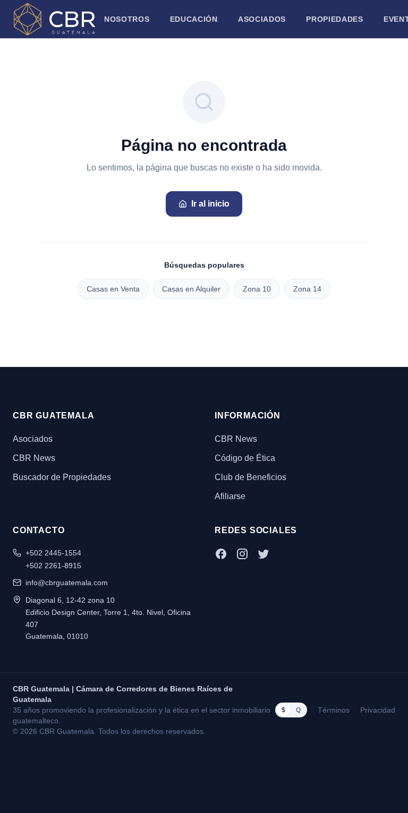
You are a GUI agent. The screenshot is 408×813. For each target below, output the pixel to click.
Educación (194, 19)
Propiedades (334, 19)
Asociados (262, 19)
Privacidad (377, 710)
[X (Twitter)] (263, 553)
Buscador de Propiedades (62, 477)
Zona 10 (257, 289)
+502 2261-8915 (53, 565)
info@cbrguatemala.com (67, 582)
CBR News (34, 458)
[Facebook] (221, 553)
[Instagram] (242, 553)
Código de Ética (245, 458)
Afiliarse (230, 496)
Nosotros (127, 19)
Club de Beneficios (250, 477)
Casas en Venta (113, 289)
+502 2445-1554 (53, 553)
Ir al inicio (210, 203)
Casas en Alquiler (191, 289)
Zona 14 (307, 289)
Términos (334, 710)
